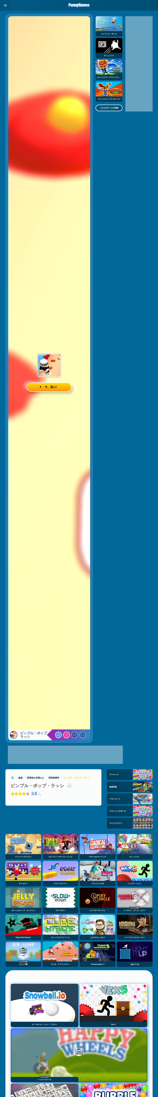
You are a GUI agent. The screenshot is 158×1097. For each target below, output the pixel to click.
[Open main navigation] (5, 5)
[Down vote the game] (66, 735)
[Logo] (79, 5)
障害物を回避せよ (35, 777)
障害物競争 (54, 777)
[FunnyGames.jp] (12, 777)
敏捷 (20, 777)
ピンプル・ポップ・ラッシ (77, 777)
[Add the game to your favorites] (69, 785)
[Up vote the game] (58, 735)
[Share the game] (74, 735)
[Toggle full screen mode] (82, 735)
